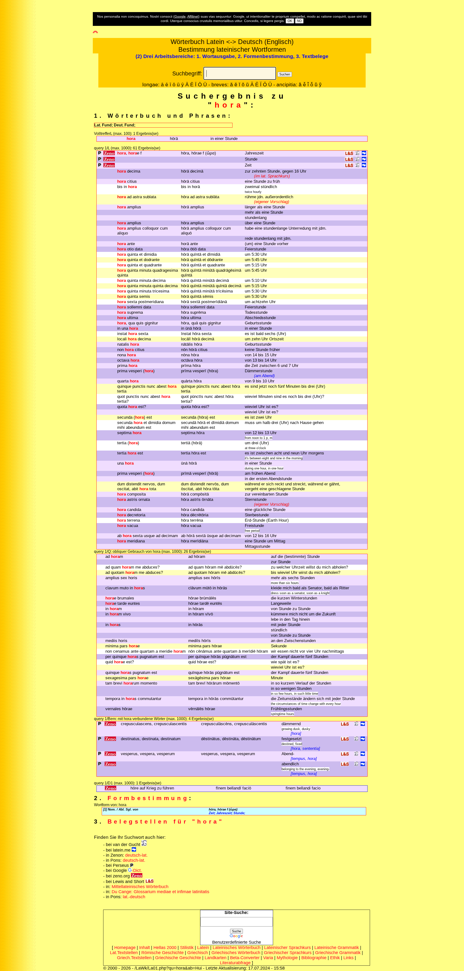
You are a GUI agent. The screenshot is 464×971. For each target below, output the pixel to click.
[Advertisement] (20, 87)
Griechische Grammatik (338, 952)
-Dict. (137, 870)
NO (299, 21)
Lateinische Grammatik (336, 947)
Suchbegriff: (187, 73)
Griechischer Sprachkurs (288, 952)
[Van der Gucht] (144, 844)
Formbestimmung (148, 798)
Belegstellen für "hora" (166, 821)
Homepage (125, 947)
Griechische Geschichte (178, 957)
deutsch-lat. (136, 855)
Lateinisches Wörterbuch (237, 947)
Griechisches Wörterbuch (235, 952)
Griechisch (197, 952)
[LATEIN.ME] (364, 154)
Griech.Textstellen (134, 957)
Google (180, 16)
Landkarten (215, 957)
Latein (203, 947)
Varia (268, 957)
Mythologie (287, 957)
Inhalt (144, 947)
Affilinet (192, 16)
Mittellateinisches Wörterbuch (140, 886)
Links (348, 957)
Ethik (335, 957)
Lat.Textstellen (124, 952)
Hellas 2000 (164, 947)
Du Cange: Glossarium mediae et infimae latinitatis (160, 891)
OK (290, 21)
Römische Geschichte (162, 952)
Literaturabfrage (235, 962)
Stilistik (187, 947)
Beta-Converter (245, 957)
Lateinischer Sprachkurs (287, 947)
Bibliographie (313, 957)
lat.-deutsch (134, 896)
